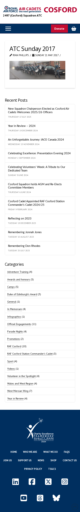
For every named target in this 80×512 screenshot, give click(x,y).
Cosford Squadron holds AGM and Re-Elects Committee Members (35, 186)
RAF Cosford (14, 346)
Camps (11, 286)
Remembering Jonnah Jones (25, 232)
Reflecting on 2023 (19, 218)
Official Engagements (19, 324)
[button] (8, 28)
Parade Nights (15, 331)
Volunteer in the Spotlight (21, 376)
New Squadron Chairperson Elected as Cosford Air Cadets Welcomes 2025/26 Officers (38, 110)
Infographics (14, 316)
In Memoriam (14, 309)
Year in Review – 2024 (22, 126)
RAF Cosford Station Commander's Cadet (30, 353)
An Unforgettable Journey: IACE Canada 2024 (36, 139)
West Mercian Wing (17, 391)
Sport (10, 361)
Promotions (13, 339)
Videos (11, 368)
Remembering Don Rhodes (24, 246)
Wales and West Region (20, 383)
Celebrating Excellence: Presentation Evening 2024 (39, 153)
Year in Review (15, 398)
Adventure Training (17, 271)
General (11, 301)
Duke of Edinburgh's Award (22, 294)
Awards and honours (18, 279)
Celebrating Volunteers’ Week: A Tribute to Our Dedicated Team (36, 169)
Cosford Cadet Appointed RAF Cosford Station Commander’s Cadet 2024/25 (36, 203)
